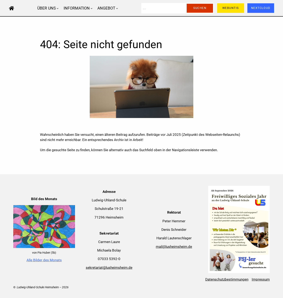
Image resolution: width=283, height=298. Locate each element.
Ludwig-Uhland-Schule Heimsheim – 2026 (43, 287)
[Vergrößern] (70, 210)
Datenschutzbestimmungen (226, 279)
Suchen (199, 8)
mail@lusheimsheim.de (174, 246)
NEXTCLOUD (260, 8)
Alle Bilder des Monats (44, 260)
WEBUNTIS (230, 8)
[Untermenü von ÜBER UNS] (58, 8)
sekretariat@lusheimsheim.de (109, 267)
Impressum (261, 279)
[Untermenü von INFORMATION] (92, 8)
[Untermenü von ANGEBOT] (117, 8)
